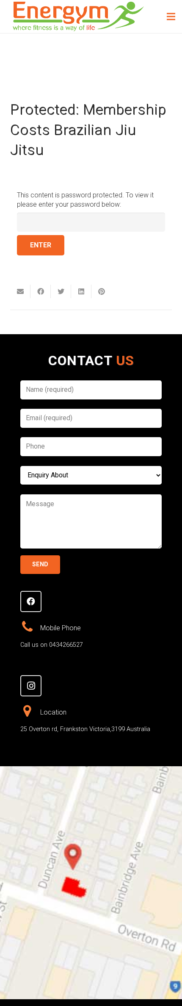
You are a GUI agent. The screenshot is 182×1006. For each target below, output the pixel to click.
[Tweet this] (61, 291)
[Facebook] (30, 601)
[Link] (78, 16)
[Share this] (40, 291)
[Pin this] (101, 291)
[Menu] (171, 16)
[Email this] (20, 291)
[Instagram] (30, 685)
